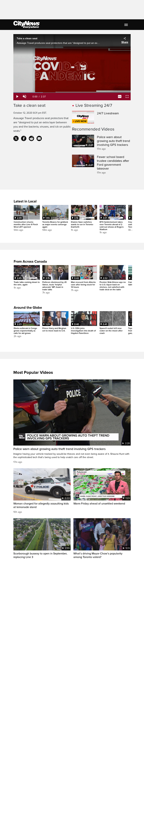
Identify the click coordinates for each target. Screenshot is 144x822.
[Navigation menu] (126, 24)
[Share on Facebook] (23, 138)
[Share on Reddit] (31, 138)
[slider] (72, 92)
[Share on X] (16, 138)
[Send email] (39, 138)
